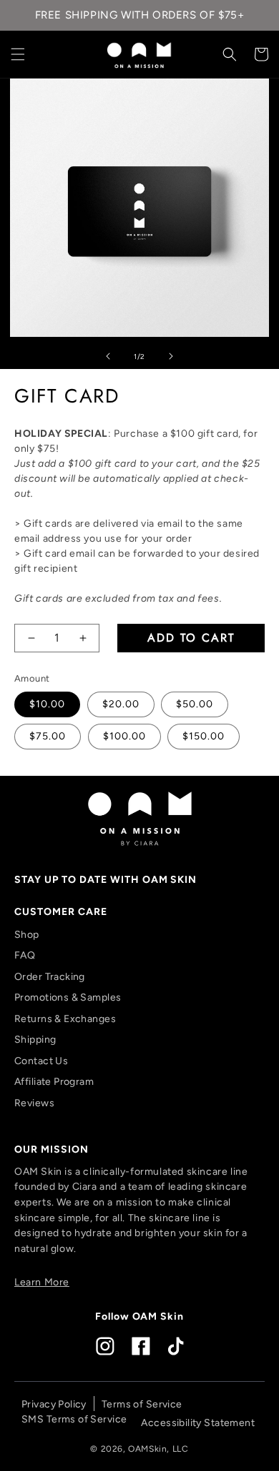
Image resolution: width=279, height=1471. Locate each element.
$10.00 (47, 704)
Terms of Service (142, 1404)
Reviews (34, 1103)
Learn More (41, 1282)
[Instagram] (105, 1346)
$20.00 (121, 704)
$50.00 (194, 704)
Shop (26, 935)
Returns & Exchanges (65, 1019)
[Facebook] (141, 1346)
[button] (18, 54)
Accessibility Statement (198, 1423)
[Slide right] (171, 356)
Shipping (35, 1039)
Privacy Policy (54, 1404)
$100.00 (124, 736)
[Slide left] (108, 356)
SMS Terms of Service (74, 1419)
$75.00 (47, 736)
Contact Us (41, 1061)
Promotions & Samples (67, 997)
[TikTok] (175, 1346)
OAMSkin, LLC (158, 1449)
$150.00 (203, 736)
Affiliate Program (54, 1082)
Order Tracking (49, 977)
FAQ (24, 955)
